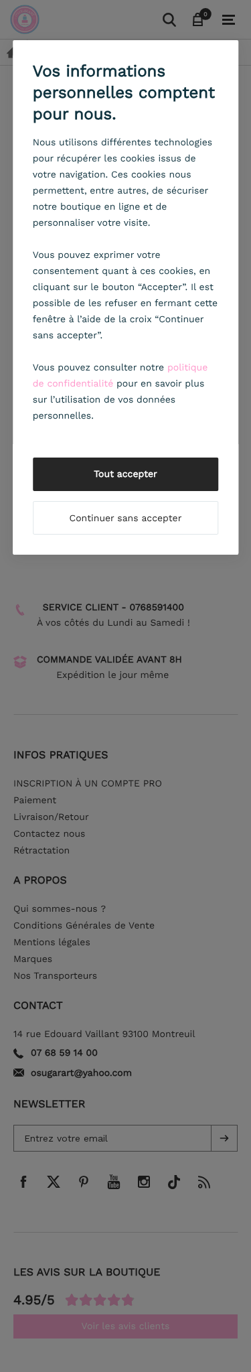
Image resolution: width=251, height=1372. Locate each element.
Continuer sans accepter (126, 518)
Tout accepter (125, 474)
